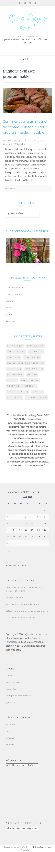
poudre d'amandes (22, 386)
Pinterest (10, 744)
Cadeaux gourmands (15, 287)
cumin (13, 357)
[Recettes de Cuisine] (16, 565)
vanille (14, 397)
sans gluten (17, 392)
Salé (43, 141)
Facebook (10, 724)
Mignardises (11, 301)
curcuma (32, 357)
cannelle (36, 346)
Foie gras (31, 141)
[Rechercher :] (23, 213)
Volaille (19, 144)
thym (38, 392)
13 (26, 523)
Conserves (10, 321)
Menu (28, 59)
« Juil (8, 551)
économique (36, 397)
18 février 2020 (11, 189)
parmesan (30, 380)
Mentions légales (14, 682)
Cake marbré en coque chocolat (21, 617)
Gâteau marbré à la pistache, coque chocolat (27, 611)
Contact (9, 675)
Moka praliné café (14, 597)
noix (12, 380)
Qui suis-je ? (11, 702)
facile (14, 369)
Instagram (10, 738)
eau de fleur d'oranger (25, 363)
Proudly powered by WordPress (17, 847)
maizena (15, 374)
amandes (15, 346)
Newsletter (11, 689)
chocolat (16, 351)
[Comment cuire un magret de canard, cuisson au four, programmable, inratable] (27, 113)
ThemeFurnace (27, 850)
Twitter (9, 731)
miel (32, 374)
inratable (34, 369)
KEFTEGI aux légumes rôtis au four (22, 604)
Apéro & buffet (13, 141)
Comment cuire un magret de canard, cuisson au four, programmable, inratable (25, 127)
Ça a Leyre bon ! (27, 23)
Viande (7, 144)
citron (36, 351)
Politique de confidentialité (18, 695)
